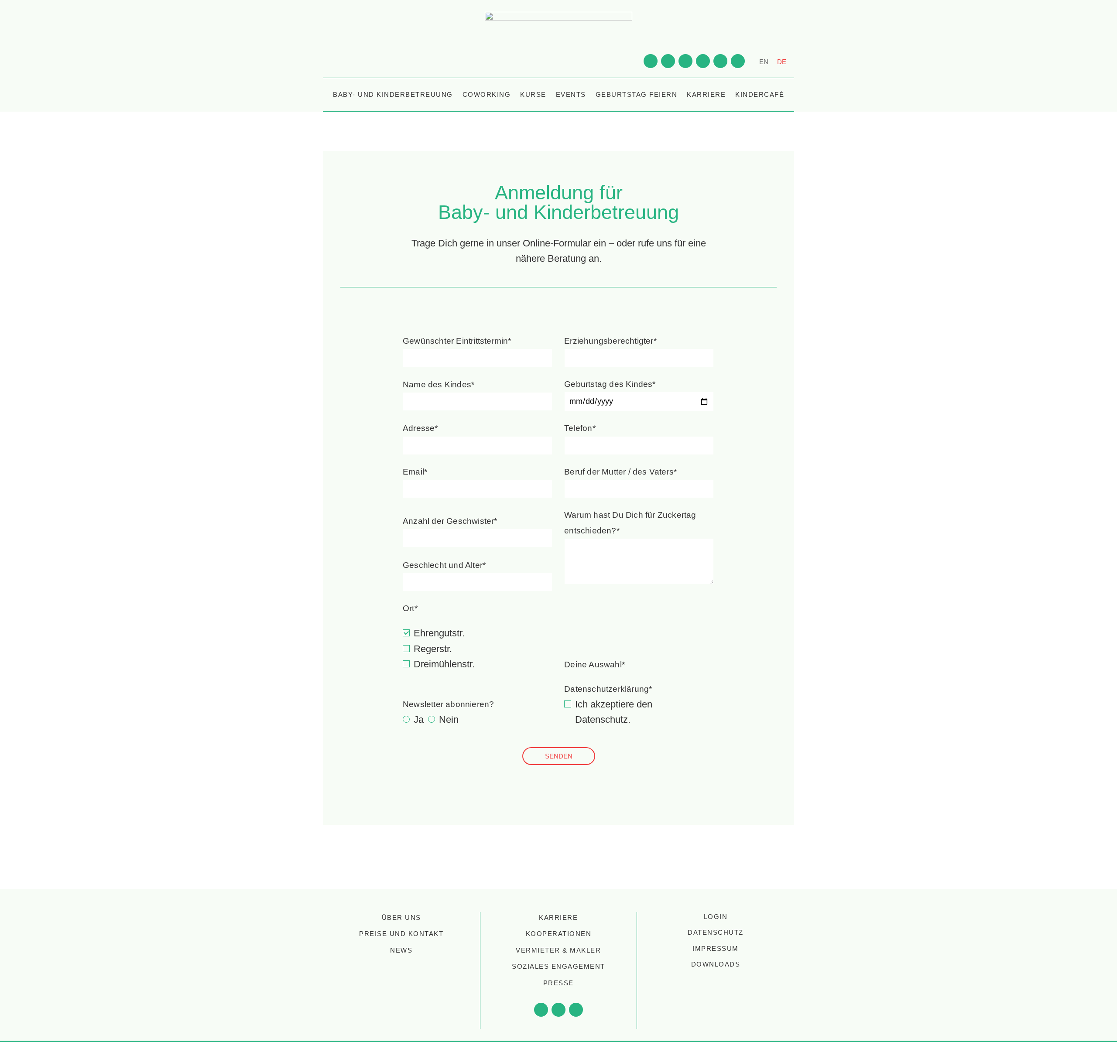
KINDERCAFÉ (759, 94)
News (401, 950)
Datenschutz (601, 719)
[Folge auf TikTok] (720, 61)
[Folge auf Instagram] (685, 61)
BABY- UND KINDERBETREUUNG (393, 94)
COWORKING (487, 94)
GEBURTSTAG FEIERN (637, 94)
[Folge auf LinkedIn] (703, 61)
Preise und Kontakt (401, 933)
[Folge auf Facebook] (668, 61)
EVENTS (571, 94)
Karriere (558, 917)
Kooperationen (559, 933)
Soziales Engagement (558, 966)
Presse (558, 983)
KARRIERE (706, 94)
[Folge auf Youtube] (651, 61)
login (716, 916)
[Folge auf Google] (738, 61)
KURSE (533, 94)
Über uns (401, 917)
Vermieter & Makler (558, 950)
